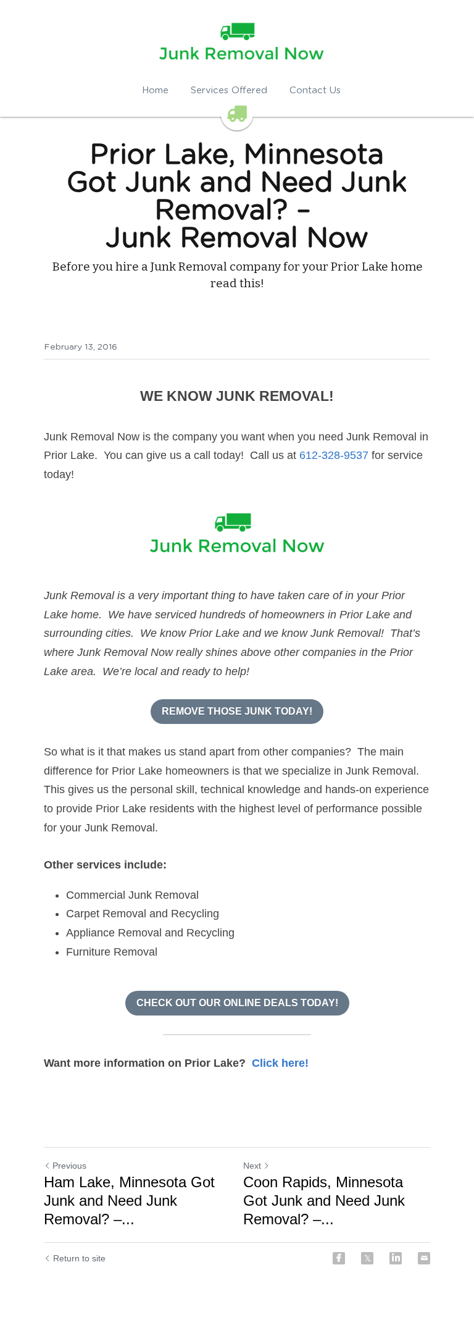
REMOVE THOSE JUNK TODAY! (237, 711)
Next (252, 1166)
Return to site (79, 1258)
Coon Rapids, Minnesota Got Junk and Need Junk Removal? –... (324, 1200)
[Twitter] (367, 1258)
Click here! (280, 1063)
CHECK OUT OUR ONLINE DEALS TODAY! (237, 1003)
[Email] (424, 1258)
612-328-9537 (333, 455)
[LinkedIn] (395, 1258)
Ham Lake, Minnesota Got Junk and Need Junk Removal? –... (129, 1200)
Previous (69, 1166)
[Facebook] (339, 1258)
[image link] (237, 535)
